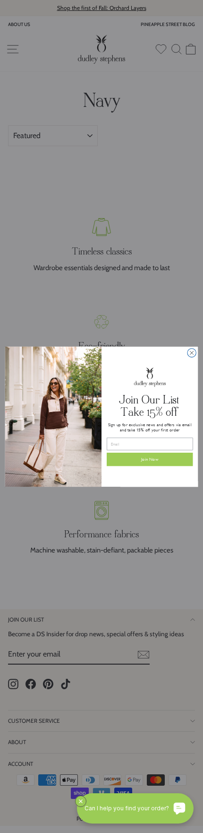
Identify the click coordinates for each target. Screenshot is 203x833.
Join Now (149, 459)
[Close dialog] (191, 352)
